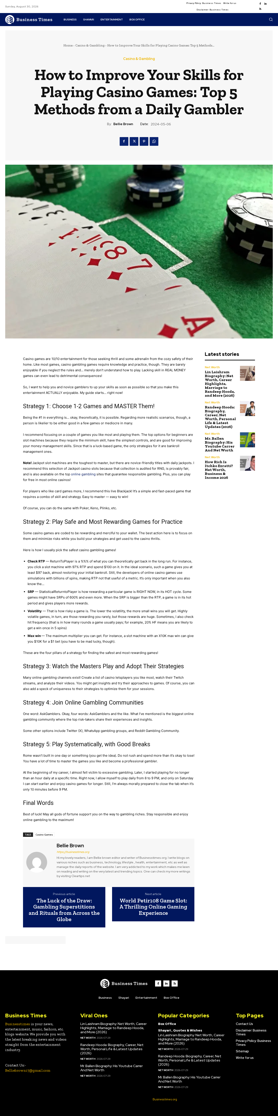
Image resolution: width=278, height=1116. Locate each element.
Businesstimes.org (165, 1099)
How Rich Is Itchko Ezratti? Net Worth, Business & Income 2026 (219, 469)
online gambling (83, 474)
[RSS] (260, 9)
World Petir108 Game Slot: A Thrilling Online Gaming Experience (153, 906)
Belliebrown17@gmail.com (27, 1070)
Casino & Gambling (89, 45)
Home (68, 45)
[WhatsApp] (154, 141)
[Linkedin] (265, 4)
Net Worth (212, 367)
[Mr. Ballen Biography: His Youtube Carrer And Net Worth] (247, 439)
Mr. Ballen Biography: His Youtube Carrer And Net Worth (220, 444)
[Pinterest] (144, 141)
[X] (134, 141)
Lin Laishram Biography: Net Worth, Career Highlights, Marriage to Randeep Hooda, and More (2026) (220, 384)
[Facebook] (260, 4)
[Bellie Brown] (39, 862)
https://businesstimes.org (73, 852)
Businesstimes (17, 1024)
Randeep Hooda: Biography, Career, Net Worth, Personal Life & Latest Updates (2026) (220, 417)
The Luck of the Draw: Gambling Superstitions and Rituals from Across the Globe (64, 909)
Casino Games (44, 834)
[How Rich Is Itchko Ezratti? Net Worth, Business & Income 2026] (247, 463)
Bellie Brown (123, 124)
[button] (271, 19)
